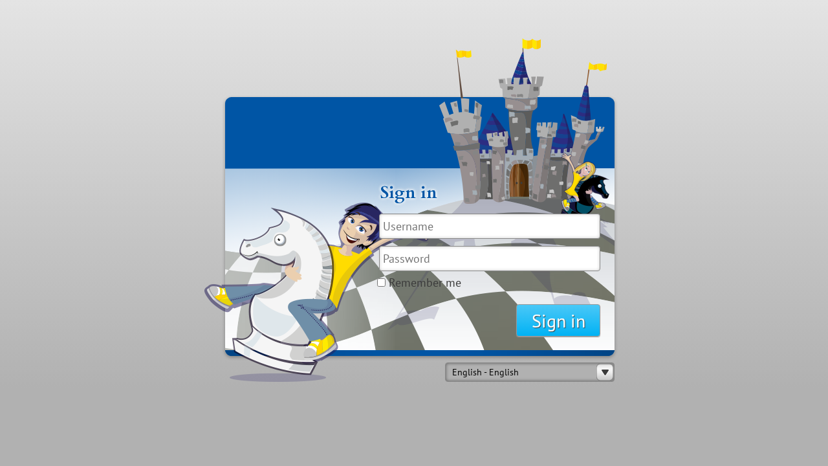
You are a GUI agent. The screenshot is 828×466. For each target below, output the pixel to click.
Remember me (425, 282)
